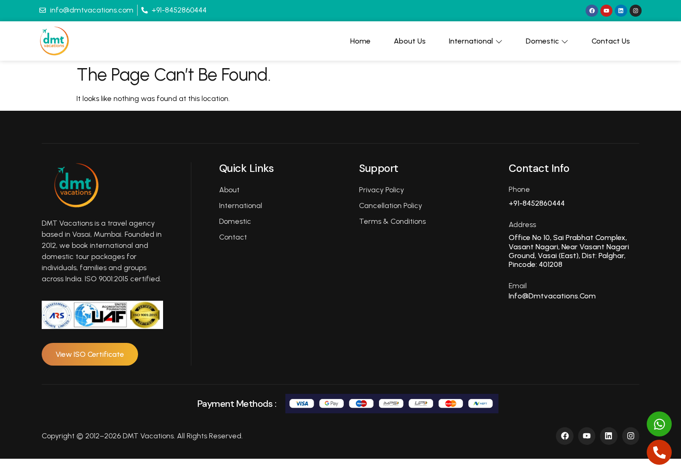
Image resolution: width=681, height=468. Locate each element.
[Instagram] (636, 11)
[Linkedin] (621, 11)
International (471, 41)
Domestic (542, 41)
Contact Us (611, 41)
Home (360, 41)
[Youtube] (606, 11)
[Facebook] (592, 11)
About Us (410, 41)
